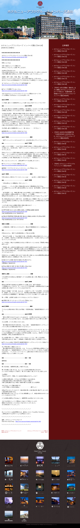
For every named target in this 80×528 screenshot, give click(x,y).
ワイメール (54, 524)
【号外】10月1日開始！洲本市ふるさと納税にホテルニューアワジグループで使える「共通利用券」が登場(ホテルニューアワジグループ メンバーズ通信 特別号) (65, 91)
